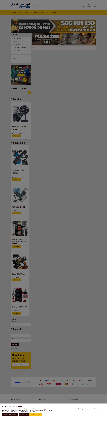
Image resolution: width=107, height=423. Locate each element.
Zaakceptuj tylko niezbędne (10, 414)
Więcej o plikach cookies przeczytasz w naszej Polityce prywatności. (18, 411)
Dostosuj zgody (23, 414)
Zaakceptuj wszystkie (36, 414)
